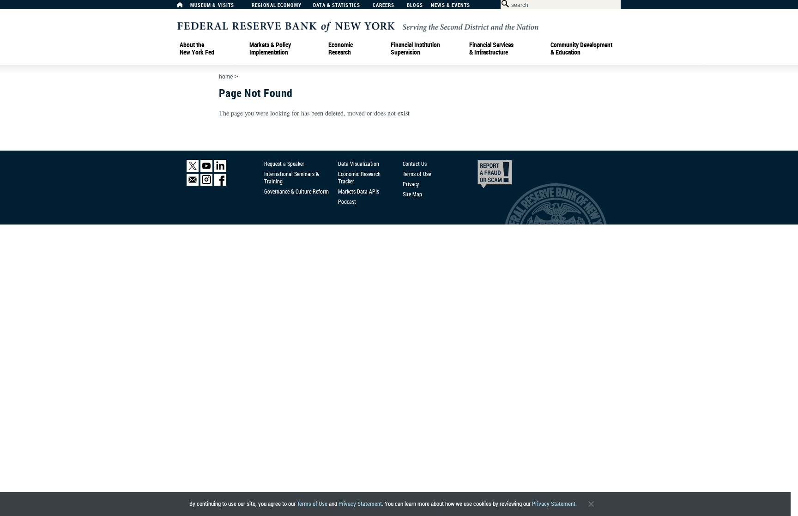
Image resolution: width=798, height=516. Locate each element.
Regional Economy (277, 5)
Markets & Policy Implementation (270, 48)
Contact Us (415, 163)
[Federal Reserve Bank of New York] (357, 26)
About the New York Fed (197, 48)
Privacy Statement (360, 504)
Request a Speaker (284, 163)
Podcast (347, 201)
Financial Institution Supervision (415, 48)
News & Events (450, 5)
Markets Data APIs (358, 191)
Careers (384, 5)
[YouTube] (206, 170)
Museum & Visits (212, 5)
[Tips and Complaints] (482, 176)
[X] (193, 170)
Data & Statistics (336, 5)
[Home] (184, 7)
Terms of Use (312, 504)
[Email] (193, 184)
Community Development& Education (581, 48)
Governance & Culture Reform (296, 191)
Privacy (411, 184)
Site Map (412, 194)
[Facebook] (220, 184)
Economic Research (340, 48)
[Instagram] (206, 184)
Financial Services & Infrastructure (491, 48)
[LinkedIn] (220, 170)
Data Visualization (358, 163)
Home (226, 76)
